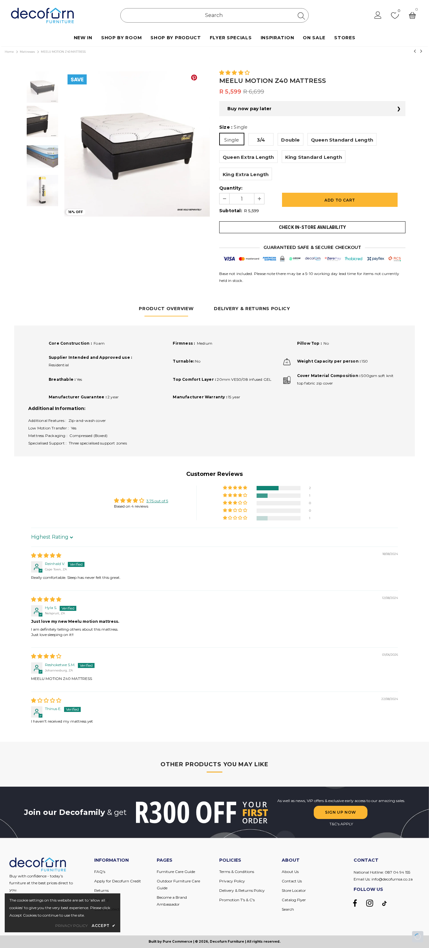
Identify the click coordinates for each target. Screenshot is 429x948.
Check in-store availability (312, 227)
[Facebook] (355, 903)
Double (290, 140)
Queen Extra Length (248, 157)
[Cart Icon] (412, 15)
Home (9, 51)
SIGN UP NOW (340, 812)
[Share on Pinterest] (194, 77)
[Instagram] (369, 903)
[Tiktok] (384, 903)
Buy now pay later (249, 108)
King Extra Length (246, 174)
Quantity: (230, 188)
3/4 (261, 140)
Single (231, 140)
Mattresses (27, 51)
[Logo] (42, 15)
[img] (46, 555)
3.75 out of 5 (157, 500)
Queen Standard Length (342, 140)
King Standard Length (313, 157)
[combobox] (214, 15)
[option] (137, 144)
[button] (234, 73)
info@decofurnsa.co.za (392, 879)
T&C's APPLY (341, 823)
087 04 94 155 (397, 872)
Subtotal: (230, 210)
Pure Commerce (177, 942)
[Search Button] (301, 15)
